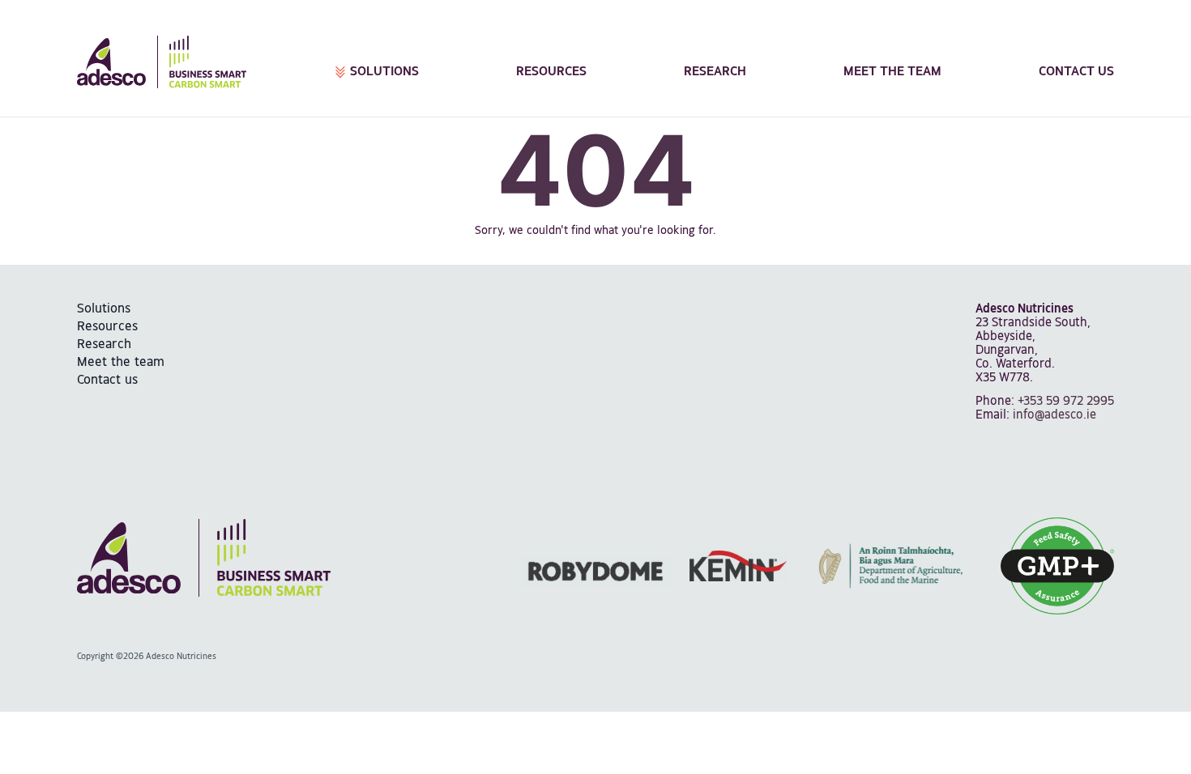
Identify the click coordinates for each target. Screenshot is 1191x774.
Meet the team (892, 72)
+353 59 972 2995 (1066, 401)
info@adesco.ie (1054, 415)
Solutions (384, 72)
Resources (551, 72)
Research (715, 72)
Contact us (1076, 72)
